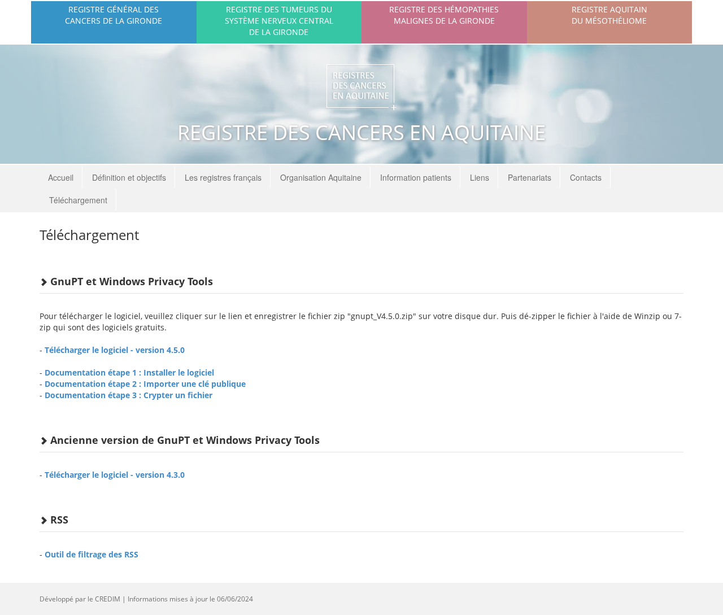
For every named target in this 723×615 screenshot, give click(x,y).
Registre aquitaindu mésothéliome (609, 15)
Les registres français (223, 177)
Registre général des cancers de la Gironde (113, 15)
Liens (479, 177)
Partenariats (529, 177)
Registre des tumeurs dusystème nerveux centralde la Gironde (279, 20)
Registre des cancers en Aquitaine (361, 132)
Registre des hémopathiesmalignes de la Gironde (444, 15)
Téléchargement (78, 200)
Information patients (415, 177)
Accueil (60, 177)
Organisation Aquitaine (321, 177)
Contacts (586, 177)
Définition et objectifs (129, 177)
